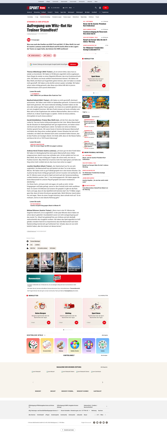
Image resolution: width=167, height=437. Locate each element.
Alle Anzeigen (104, 355)
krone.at (29, 12)
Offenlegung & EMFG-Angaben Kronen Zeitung (67, 406)
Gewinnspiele (64, 1)
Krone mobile (73, 1)
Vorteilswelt (41, 1)
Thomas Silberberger (35, 241)
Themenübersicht (75, 288)
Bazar (96, 1)
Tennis (56, 12)
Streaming (37, 12)
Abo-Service (32, 414)
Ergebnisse (105, 12)
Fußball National (32, 34)
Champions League (56, 17)
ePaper (48, 1)
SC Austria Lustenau (42, 248)
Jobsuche (89, 1)
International (76, 17)
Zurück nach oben (68, 430)
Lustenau (37, 244)
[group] (33, 262)
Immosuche (82, 1)
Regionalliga (84, 17)
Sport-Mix (63, 12)
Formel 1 (50, 12)
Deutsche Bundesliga (45, 17)
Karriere (100, 410)
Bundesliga (30, 17)
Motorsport (71, 12)
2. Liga (36, 17)
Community (55, 1)
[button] (95, 53)
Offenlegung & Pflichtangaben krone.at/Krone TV (41, 406)
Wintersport (79, 12)
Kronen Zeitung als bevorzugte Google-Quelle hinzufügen (54, 64)
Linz (31, 244)
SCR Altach (52, 248)
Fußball (43, 12)
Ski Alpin (87, 12)
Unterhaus (91, 17)
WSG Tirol (32, 248)
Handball (94, 12)
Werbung (94, 410)
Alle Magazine (104, 367)
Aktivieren (73, 64)
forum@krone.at (69, 291)
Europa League (67, 17)
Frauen (97, 17)
